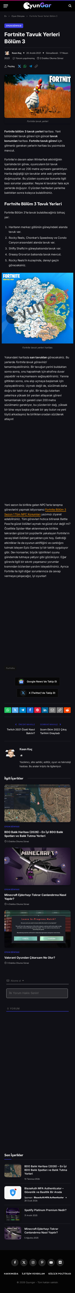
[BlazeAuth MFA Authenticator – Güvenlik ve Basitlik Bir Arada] (12, 1192)
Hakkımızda (11, 1273)
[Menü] (5, 6)
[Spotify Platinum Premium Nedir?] (12, 1214)
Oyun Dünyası (13, 26)
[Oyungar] (38, 6)
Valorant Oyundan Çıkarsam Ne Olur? (29, 957)
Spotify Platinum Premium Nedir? (45, 1210)
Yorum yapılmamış (25, 58)
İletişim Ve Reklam (33, 1273)
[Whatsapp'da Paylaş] (25, 66)
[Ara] (70, 6)
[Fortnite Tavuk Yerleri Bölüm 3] (37, 96)
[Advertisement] (37, 463)
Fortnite (10, 668)
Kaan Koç (16, 52)
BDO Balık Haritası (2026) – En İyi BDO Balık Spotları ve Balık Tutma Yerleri (45, 1170)
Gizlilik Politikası (59, 1273)
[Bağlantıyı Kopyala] (36, 66)
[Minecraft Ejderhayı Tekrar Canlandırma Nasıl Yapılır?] (37, 866)
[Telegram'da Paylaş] (30, 66)
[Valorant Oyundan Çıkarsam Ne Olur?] (37, 929)
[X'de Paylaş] (19, 66)
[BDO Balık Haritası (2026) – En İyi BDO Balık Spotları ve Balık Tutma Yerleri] (37, 803)
